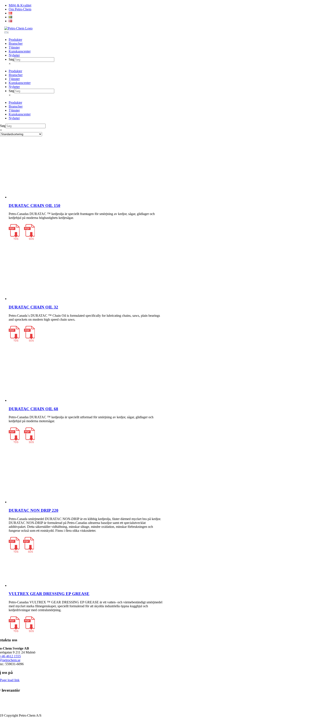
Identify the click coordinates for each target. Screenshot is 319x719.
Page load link (10, 680)
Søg (11, 59)
